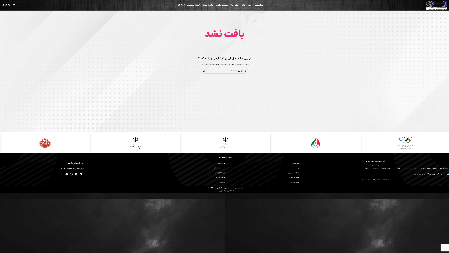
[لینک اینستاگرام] (6, 5)
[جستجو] (14, 5)
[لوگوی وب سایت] (436, 5)
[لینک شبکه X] (9, 5)
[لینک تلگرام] (3, 5)
